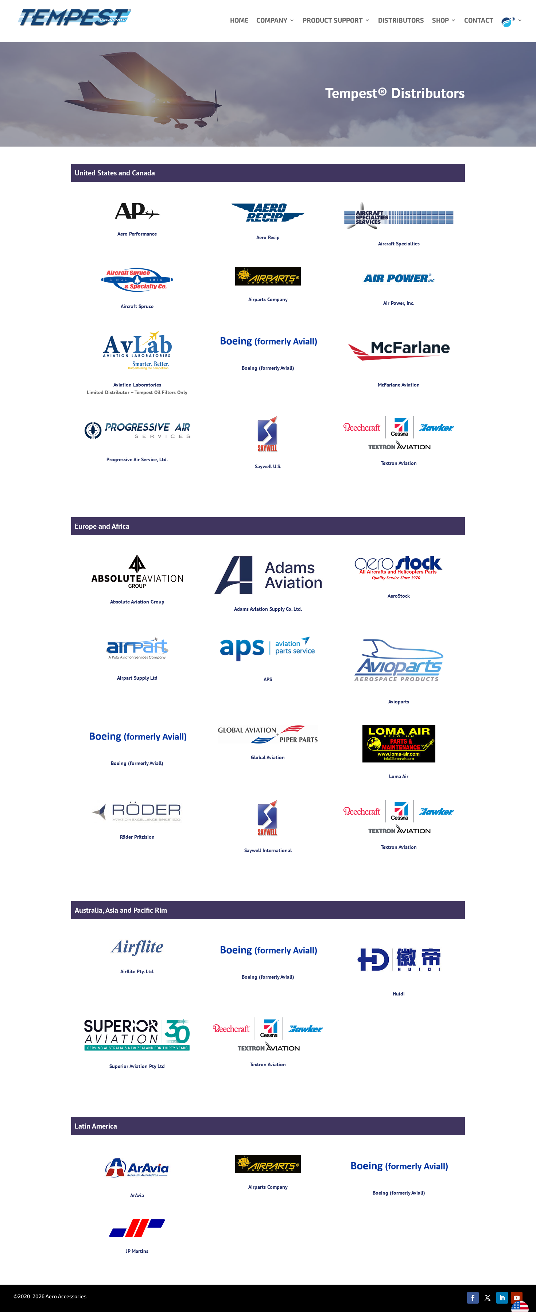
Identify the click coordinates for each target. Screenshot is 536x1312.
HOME (239, 21)
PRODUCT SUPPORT (333, 21)
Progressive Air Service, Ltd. (137, 459)
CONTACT (478, 21)
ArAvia (137, 1195)
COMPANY (271, 21)
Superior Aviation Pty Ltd (137, 1066)
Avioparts (398, 701)
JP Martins (137, 1251)
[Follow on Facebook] (473, 1298)
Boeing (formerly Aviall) (268, 368)
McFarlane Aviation (399, 384)
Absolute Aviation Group (137, 601)
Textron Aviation (399, 463)
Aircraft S (131, 306)
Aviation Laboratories (137, 384)
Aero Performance (137, 233)
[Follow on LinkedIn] (502, 1298)
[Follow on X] (487, 1298)
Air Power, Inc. (398, 303)
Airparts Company (268, 299)
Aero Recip (268, 237)
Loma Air (398, 776)
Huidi (399, 993)
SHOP (440, 21)
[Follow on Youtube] (517, 1298)
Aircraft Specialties (399, 243)
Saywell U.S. (268, 466)
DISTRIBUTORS (401, 21)
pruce (147, 306)
